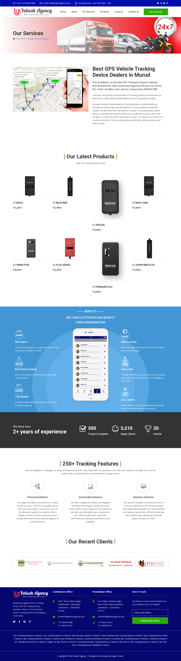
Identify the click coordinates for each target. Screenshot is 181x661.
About (74, 11)
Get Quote (156, 11)
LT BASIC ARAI (140, 202)
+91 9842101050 (65, 625)
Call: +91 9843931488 (26, 3)
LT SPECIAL (98, 224)
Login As (118, 11)
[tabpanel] (90, 233)
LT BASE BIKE (60, 202)
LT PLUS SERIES (61, 264)
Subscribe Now (150, 620)
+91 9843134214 (105, 622)
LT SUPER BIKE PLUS (143, 264)
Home (63, 11)
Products (104, 11)
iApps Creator (117, 656)
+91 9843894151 (105, 625)
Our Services (88, 11)
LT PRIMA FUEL (21, 264)
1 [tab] (90, 295)
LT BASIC (18, 202)
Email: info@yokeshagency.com (56, 3)
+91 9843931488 (65, 622)
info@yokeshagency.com (74, 616)
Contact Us (133, 11)
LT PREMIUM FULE (102, 286)
